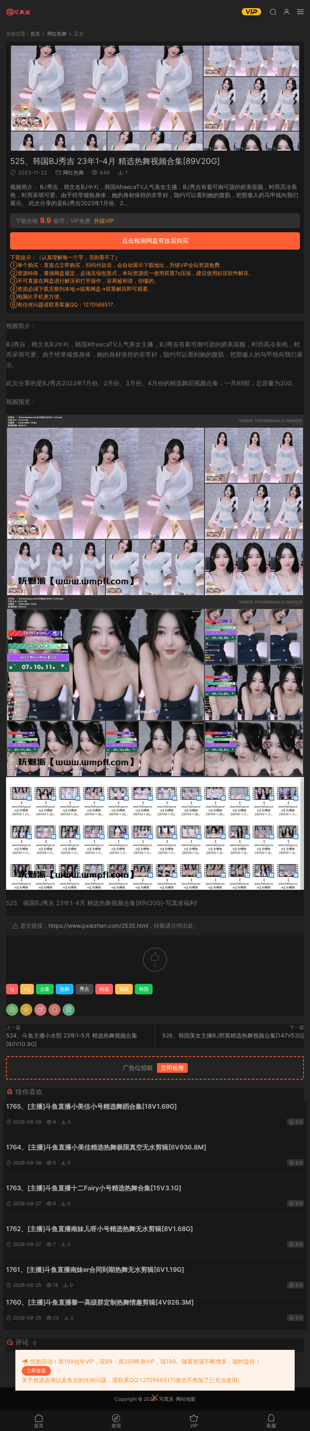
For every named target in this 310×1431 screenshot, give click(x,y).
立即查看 (36, 1371)
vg (27, 989)
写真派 (166, 1399)
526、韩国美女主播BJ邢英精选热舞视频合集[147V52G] (233, 1035)
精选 (104, 989)
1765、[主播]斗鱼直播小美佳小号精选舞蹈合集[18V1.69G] (91, 1106)
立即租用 (172, 1067)
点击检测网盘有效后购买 (155, 240)
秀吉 (84, 989)
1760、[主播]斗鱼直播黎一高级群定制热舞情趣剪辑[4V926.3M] (100, 1302)
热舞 (64, 989)
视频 (124, 989)
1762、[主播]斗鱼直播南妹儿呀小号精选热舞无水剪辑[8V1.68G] (99, 1229)
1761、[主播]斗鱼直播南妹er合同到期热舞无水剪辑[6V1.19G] (95, 1269)
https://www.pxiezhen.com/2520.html (98, 925)
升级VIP (104, 221)
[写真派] (18, 12)
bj (12, 989)
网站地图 (185, 1399)
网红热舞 (73, 172)
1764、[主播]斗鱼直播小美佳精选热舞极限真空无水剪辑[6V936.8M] (106, 1147)
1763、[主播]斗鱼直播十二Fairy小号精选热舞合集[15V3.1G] (93, 1188)
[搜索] (272, 11)
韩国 (144, 989)
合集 (45, 989)
